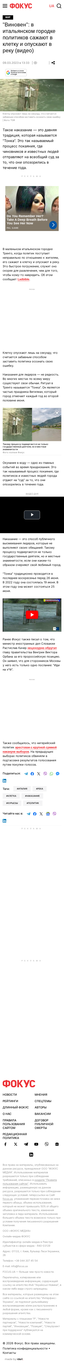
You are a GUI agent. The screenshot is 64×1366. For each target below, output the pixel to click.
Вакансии (43, 1114)
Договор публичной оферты (44, 1124)
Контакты (9, 1352)
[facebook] (5, 1144)
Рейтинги (10, 1101)
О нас (7, 1114)
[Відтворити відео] (32, 615)
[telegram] (26, 1144)
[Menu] (5, 6)
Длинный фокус (16, 1107)
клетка (12, 796)
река (40, 788)
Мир (7, 17)
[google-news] (57, 1144)
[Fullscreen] (57, 412)
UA (51, 6)
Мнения (41, 1094)
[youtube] (36, 1144)
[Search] (59, 6)
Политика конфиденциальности (25, 1348)
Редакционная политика (15, 1136)
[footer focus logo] (19, 1083)
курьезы (13, 803)
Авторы (41, 1107)
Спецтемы (43, 1101)
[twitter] (15, 1144)
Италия (22, 788)
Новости (10, 1094)
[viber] (46, 1144)
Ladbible (23, 279)
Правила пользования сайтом (14, 1124)
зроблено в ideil (14, 1359)
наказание (33, 796)
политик (33, 803)
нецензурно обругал (42, 648)
